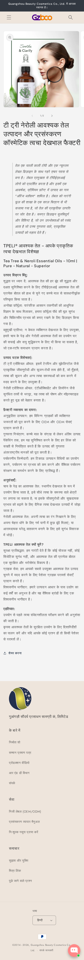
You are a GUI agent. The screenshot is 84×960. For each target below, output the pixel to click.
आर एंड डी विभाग (19, 773)
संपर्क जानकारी (46, 950)
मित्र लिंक (15, 870)
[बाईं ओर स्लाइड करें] (32, 116)
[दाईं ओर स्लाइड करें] (52, 116)
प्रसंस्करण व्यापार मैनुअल (24, 821)
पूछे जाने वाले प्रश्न (20, 881)
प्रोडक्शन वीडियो (19, 763)
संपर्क (12, 783)
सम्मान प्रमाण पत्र (20, 752)
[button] (9, 17)
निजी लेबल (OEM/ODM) (25, 811)
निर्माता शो (14, 742)
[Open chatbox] (74, 950)
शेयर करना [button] (15, 653)
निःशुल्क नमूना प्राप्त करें (23, 832)
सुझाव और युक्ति (18, 860)
